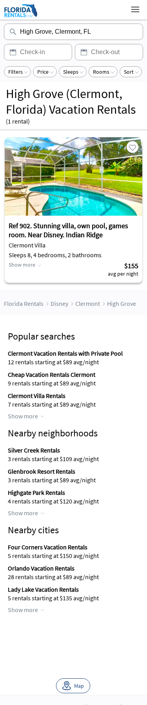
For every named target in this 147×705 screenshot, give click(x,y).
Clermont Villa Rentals (36, 396)
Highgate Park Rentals (36, 492)
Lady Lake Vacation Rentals (43, 589)
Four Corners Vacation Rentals (47, 547)
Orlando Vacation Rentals (41, 568)
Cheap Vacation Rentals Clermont (51, 374)
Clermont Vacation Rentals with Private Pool (65, 353)
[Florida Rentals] (20, 16)
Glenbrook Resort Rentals (41, 471)
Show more (22, 264)
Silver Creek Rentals (34, 450)
